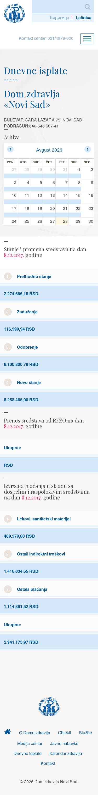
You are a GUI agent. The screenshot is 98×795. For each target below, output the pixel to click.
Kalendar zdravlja (65, 753)
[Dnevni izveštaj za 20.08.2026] (49, 215)
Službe (85, 733)
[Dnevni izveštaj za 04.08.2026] (23, 189)
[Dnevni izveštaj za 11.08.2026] (23, 201)
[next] (87, 149)
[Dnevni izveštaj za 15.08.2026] (74, 201)
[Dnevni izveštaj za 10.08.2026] (10, 201)
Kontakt (48, 763)
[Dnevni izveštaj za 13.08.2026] (49, 201)
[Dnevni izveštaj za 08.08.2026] (74, 189)
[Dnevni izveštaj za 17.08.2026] (10, 215)
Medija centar (29, 743)
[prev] (10, 149)
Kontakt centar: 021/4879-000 (46, 38)
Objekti (64, 733)
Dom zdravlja (7, 733)
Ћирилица (59, 17)
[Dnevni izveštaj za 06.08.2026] (49, 189)
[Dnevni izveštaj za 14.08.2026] (62, 201)
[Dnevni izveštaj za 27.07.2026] (10, 176)
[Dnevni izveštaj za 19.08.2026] (36, 215)
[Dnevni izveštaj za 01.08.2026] (74, 176)
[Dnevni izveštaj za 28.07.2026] (23, 176)
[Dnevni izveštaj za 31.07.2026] (62, 176)
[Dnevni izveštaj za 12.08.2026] (36, 201)
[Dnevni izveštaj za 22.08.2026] (74, 215)
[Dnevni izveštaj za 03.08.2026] (10, 189)
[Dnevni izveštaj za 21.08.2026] (62, 215)
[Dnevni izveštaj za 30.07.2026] (49, 176)
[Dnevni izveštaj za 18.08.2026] (23, 215)
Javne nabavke (64, 743)
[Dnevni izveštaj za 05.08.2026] (36, 189)
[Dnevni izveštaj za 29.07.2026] (36, 176)
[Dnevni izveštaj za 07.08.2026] (62, 189)
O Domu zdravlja (34, 733)
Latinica (83, 17)
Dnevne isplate (28, 753)
